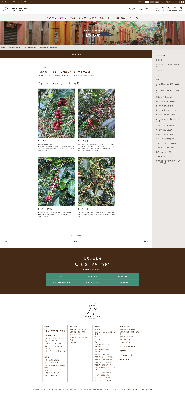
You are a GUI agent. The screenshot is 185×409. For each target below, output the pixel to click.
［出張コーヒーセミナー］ (127, 336)
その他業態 (72, 343)
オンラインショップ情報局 (165, 125)
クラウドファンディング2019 (166, 143)
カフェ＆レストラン (75, 334)
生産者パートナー (106, 18)
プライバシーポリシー (127, 355)
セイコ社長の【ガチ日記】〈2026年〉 (167, 85)
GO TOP (179, 274)
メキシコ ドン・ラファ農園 (52, 343)
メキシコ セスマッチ (50, 341)
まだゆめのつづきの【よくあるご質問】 (168, 65)
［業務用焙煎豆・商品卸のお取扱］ (129, 333)
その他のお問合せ (124, 342)
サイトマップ (124, 359)
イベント (159, 75)
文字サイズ (141, 2)
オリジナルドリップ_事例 (164, 134)
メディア (159, 71)
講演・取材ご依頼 (92, 282)
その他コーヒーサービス (52, 373)
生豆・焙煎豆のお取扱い (52, 360)
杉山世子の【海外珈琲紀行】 (165, 106)
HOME (46, 326)
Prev (6, 241)
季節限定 (72, 340)
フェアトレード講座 (50, 375)
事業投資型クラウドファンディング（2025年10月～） (168, 162)
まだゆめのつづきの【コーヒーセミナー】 (168, 120)
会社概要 (122, 351)
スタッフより (160, 156)
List (76, 241)
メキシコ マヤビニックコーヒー (54, 338)
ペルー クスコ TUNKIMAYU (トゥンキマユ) (54, 347)
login (182, 2)
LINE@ (62, 276)
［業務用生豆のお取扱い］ (127, 329)
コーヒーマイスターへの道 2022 (167, 148)
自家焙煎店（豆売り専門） (77, 332)
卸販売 (72, 18)
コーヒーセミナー (49, 370)
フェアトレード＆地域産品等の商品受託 (54, 366)
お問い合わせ (123, 282)
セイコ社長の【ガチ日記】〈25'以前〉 (167, 91)
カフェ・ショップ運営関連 (165, 139)
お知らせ (63, 18)
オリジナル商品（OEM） (52, 363)
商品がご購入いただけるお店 (78, 337)
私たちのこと (51, 18)
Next (146, 241)
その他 (159, 167)
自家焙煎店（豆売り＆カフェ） (79, 329)
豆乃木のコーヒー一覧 (163, 152)
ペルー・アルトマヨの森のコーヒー (54, 352)
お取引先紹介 (121, 18)
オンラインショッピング (87, 18)
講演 (157, 80)
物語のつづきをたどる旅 (164, 97)
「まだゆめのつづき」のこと (54, 331)
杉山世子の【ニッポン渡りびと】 (167, 110)
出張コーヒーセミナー (61, 282)
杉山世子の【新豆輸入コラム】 (166, 115)
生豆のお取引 (92, 276)
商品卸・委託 (123, 276)
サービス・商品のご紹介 (164, 130)
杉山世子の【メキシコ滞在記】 (166, 101)
